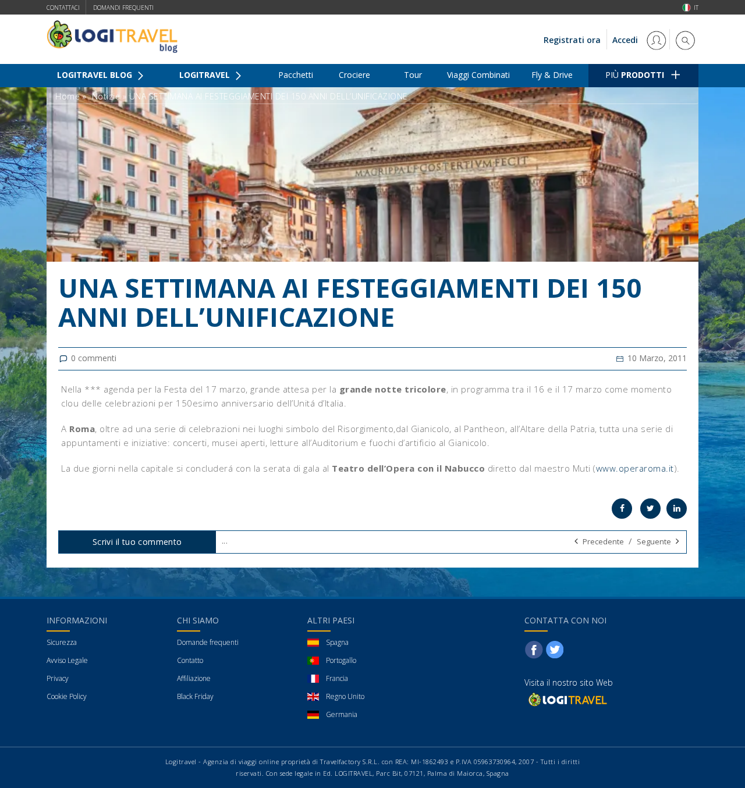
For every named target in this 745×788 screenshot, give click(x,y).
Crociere (354, 74)
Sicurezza (62, 642)
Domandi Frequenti (123, 7)
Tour (413, 74)
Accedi (626, 39)
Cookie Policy (67, 696)
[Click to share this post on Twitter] (650, 508)
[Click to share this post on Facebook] (622, 508)
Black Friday (195, 696)
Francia (337, 678)
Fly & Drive (552, 74)
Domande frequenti (208, 642)
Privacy (58, 678)
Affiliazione (194, 678)
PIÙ (634, 74)
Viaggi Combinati (478, 74)
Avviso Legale (67, 660)
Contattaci (63, 7)
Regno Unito (345, 696)
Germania (341, 714)
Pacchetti (295, 74)
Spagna (337, 642)
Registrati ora (572, 39)
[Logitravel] (566, 699)
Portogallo (341, 660)
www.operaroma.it (635, 468)
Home (67, 96)
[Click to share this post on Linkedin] (676, 508)
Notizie (106, 96)
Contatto (190, 660)
